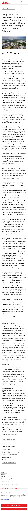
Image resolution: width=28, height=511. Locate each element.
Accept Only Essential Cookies (14, 505)
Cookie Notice (6, 499)
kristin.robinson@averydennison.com (10, 454)
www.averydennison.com (7, 361)
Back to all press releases (9, 8)
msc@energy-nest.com (11, 414)
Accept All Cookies (14, 508)
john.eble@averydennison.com (9, 462)
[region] (14, 500)
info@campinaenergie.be (11, 434)
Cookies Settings (14, 502)
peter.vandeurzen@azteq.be (12, 385)
